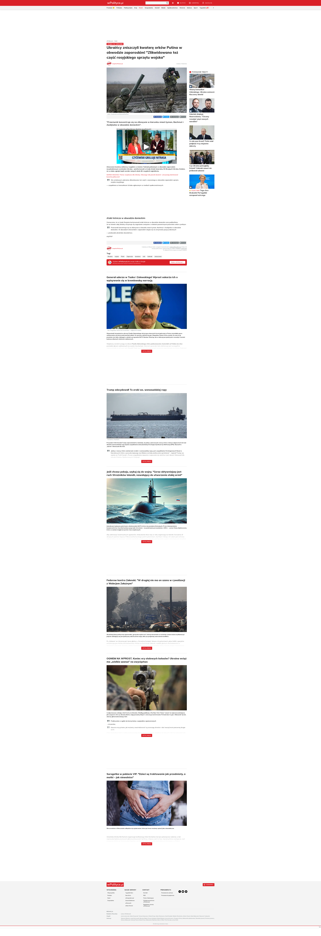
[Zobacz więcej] (201, 81)
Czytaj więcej (146, 351)
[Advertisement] (160, 22)
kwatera (137, 256)
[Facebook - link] (179, 891)
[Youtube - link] (183, 891)
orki (144, 256)
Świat (115, 41)
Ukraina (110, 256)
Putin (122, 256)
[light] (172, 3)
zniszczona (158, 256)
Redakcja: (110, 911)
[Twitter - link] (186, 891)
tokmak (149, 256)
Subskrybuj (184, 248)
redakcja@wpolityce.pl (175, 247)
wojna (117, 256)
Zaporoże (130, 256)
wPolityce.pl (110, 41)
